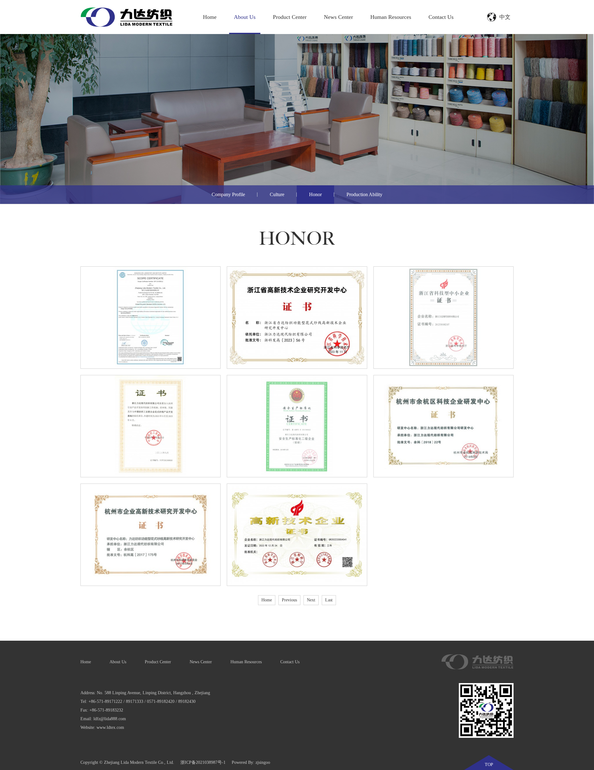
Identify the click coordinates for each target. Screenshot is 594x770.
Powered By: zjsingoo (251, 762)
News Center (338, 17)
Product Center (290, 17)
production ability (364, 194)
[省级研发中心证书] (297, 317)
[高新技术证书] (297, 535)
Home (210, 17)
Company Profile (228, 194)
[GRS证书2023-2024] (150, 317)
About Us (245, 17)
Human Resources (390, 17)
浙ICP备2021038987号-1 (203, 762)
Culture (277, 194)
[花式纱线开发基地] (150, 426)
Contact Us (441, 17)
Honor (315, 194)
